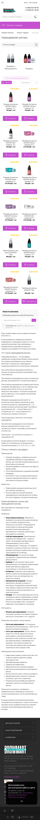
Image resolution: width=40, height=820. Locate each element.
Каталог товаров (14, 25)
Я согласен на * (20, 326)
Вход (25, 2)
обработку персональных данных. (20, 326)
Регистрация (33, 2)
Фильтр (8, 82)
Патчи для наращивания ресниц (16, 78)
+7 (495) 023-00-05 (32, 8)
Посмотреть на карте (11, 777)
